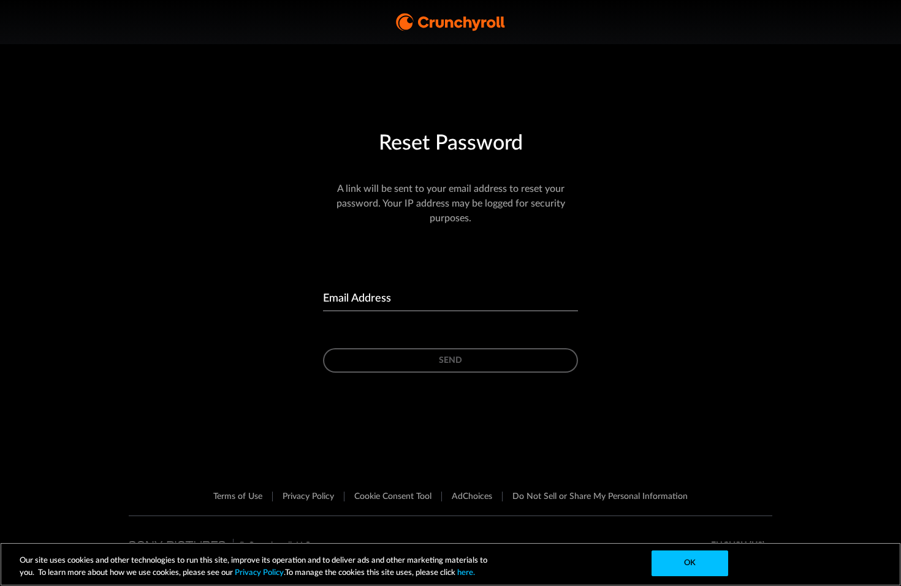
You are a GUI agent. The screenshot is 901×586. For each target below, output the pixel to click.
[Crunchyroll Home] (450, 22)
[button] (392, 496)
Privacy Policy (259, 573)
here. (465, 573)
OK (690, 563)
